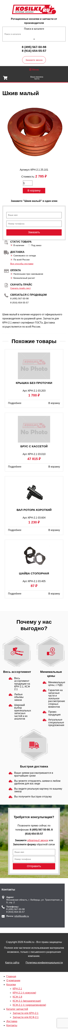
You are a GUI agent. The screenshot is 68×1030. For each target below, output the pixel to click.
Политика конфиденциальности (44, 962)
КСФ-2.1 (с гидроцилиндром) (29, 1005)
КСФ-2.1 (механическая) (27, 1001)
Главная (11, 976)
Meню (35, 69)
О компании (13, 980)
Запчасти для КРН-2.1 (25, 1013)
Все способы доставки (21, 263)
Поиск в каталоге (34, 28)
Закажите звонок (34, 60)
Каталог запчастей (17, 1009)
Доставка (11, 1021)
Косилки (11, 984)
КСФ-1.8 (17, 996)
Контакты (11, 1025)
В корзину (34, 190)
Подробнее (14, 403)
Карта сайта (12, 962)
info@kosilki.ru (21, 916)
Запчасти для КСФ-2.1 (26, 1017)
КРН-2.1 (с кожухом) (24, 992)
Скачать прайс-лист (20, 288)
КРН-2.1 (17, 988)
